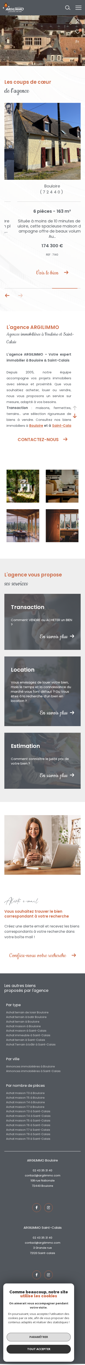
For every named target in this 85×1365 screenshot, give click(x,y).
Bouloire (36, 426)
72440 (36, 1187)
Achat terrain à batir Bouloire (26, 1018)
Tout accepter (38, 1349)
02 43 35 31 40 (42, 1171)
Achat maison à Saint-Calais (26, 1031)
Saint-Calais (46, 1254)
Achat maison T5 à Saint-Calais (28, 1121)
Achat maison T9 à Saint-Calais (28, 1135)
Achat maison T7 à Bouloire (25, 1108)
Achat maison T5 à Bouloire (25, 1098)
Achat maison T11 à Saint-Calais (28, 1140)
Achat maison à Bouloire (23, 1027)
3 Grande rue (42, 1249)
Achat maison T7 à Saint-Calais (28, 1131)
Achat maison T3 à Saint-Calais (28, 1112)
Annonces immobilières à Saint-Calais (33, 1072)
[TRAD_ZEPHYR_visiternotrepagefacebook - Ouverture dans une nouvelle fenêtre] (36, 1208)
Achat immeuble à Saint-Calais (28, 1036)
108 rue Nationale (43, 1182)
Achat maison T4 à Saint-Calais (28, 1117)
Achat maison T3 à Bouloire (25, 1094)
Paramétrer (38, 1337)
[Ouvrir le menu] (78, 7)
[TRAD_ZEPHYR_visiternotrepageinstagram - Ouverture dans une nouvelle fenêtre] (48, 1208)
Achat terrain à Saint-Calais (25, 1041)
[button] (7, 296)
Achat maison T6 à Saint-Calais (28, 1126)
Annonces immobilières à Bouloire (30, 1067)
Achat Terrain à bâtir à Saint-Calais (31, 1045)
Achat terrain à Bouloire (22, 1022)
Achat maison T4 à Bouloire (25, 1103)
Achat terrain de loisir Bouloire (27, 1013)
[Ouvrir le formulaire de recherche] (67, 7)
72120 (33, 1254)
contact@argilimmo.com (42, 1176)
